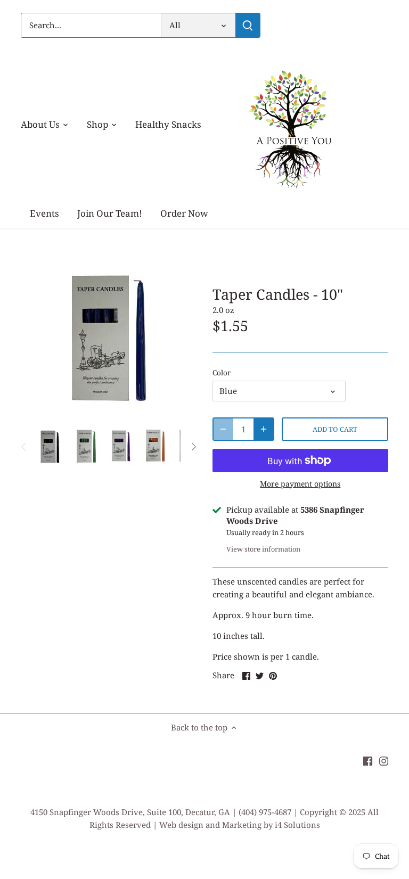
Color (221, 372)
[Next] (193, 446)
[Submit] (247, 25)
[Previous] (24, 446)
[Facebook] (367, 760)
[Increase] (263, 429)
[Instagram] (383, 760)
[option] (51, 446)
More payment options (300, 484)
